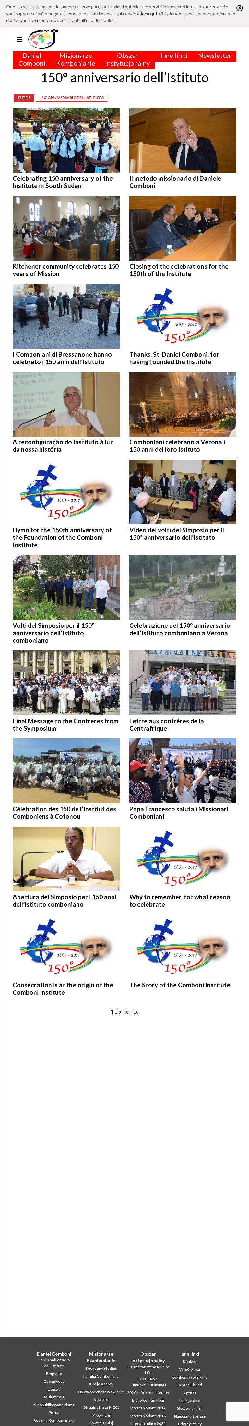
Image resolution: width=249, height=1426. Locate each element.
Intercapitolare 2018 (148, 1415)
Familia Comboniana (101, 1376)
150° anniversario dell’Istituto (72, 97)
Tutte (23, 97)
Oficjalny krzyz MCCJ (101, 1407)
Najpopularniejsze (190, 1416)
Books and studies (101, 1368)
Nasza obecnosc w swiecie (101, 1391)
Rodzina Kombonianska (54, 1420)
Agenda (189, 1392)
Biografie (54, 1373)
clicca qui (147, 13)
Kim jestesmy (101, 1384)
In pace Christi (190, 1384)
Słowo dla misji (190, 1408)
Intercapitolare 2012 (148, 1408)
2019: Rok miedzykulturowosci (148, 1381)
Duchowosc (54, 1381)
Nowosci (101, 1399)
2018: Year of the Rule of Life (148, 1369)
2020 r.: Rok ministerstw (148, 1392)
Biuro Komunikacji (148, 1400)
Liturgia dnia (189, 1400)
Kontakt (189, 1361)
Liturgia (54, 1389)
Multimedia (54, 1396)
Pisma (54, 1412)
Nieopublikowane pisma (54, 1404)
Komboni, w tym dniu (190, 1377)
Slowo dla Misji (101, 1422)
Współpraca (189, 1369)
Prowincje (101, 1415)
